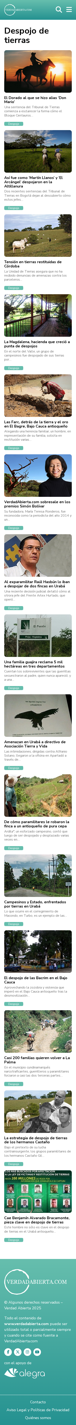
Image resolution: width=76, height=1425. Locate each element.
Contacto (38, 1402)
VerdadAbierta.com (21, 1341)
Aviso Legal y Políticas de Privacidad (38, 1409)
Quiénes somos (38, 1417)
